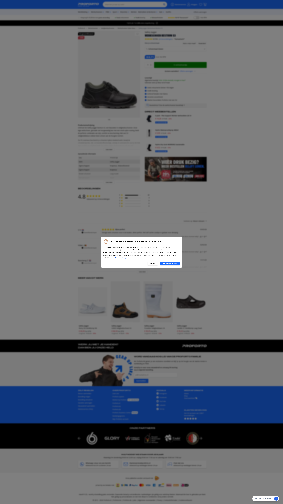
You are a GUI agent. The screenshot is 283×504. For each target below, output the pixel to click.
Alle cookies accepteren (169, 263)
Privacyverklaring (120, 258)
